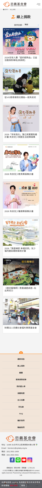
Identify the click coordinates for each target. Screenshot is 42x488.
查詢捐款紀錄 (21, 380)
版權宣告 (10, 468)
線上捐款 (13, 9)
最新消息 (21, 359)
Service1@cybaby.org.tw (17, 448)
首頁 (6, 9)
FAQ (21, 414)
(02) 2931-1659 (13, 452)
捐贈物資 (21, 393)
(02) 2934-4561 (13, 455)
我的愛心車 (21, 386)
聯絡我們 (21, 427)
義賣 (21, 373)
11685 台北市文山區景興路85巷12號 (21, 445)
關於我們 (21, 421)
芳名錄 (21, 407)
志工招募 (21, 400)
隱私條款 (17, 468)
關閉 (23, 486)
